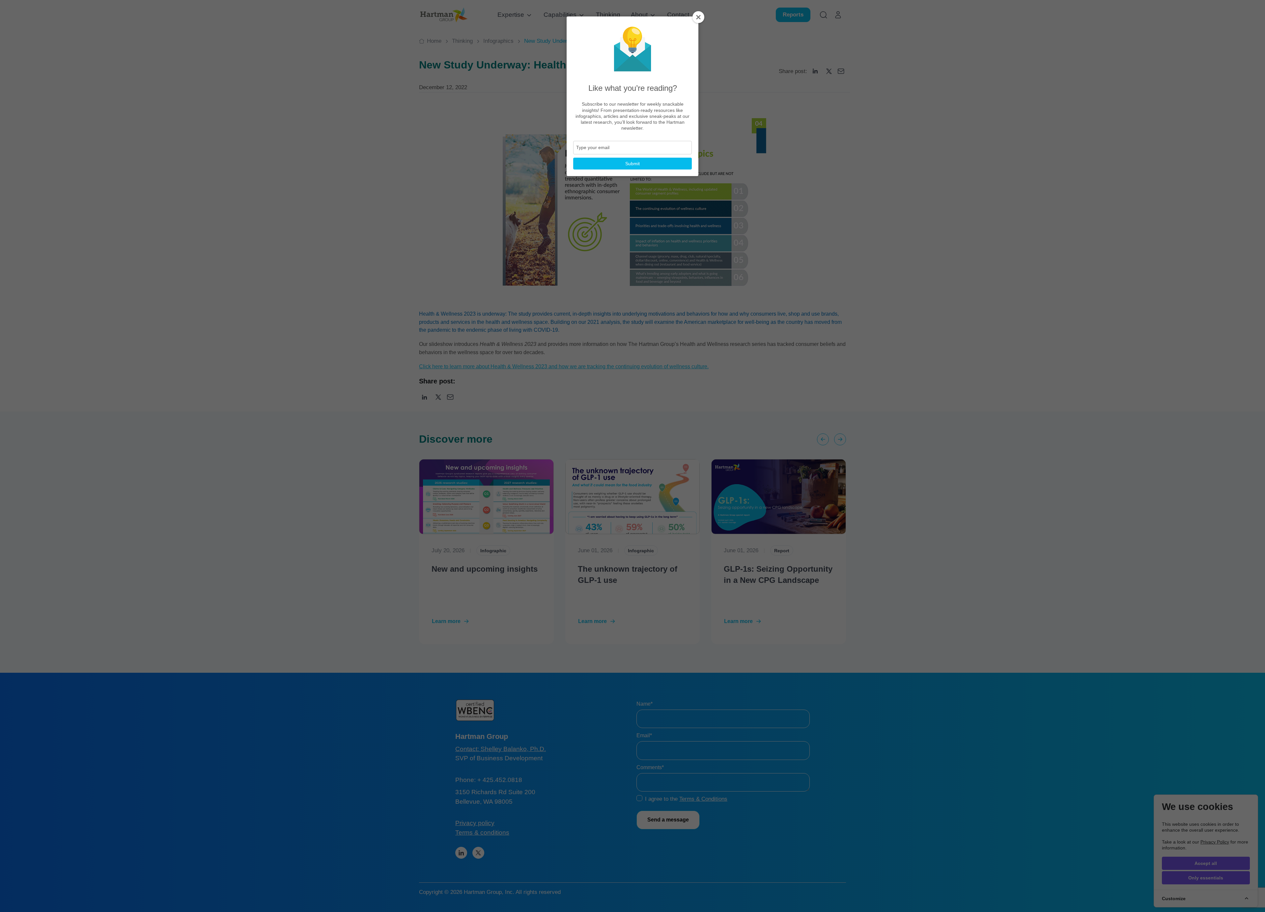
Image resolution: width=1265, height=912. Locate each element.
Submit (632, 163)
